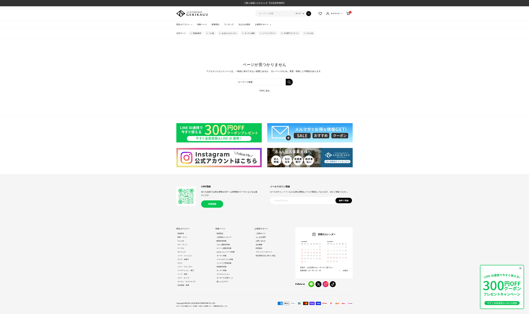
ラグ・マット (182, 245)
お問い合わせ (261, 241)
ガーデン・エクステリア (186, 282)
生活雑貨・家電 (183, 285)
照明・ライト (182, 237)
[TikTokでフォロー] (333, 284)
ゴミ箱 (211, 33)
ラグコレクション (223, 274)
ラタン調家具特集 (223, 245)
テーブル (180, 248)
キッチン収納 (250, 33)
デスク (179, 263)
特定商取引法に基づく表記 (266, 256)
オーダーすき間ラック (225, 278)
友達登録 (212, 204)
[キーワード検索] (289, 82)
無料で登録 (344, 200)
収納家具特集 (221, 267)
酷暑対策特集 (221, 241)
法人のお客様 (244, 24)
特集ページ (202, 24)
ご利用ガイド (261, 233)
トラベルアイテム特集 (225, 259)
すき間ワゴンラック (291, 33)
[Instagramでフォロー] (326, 284)
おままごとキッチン (229, 33)
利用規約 (259, 248)
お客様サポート (261, 24)
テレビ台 (310, 33)
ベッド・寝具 (182, 274)
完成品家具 (197, 33)
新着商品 (215, 24)
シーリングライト (269, 33)
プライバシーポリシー (264, 252)
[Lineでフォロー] (311, 284)
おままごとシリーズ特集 (226, 252)
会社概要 (259, 245)
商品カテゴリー (183, 24)
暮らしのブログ (222, 282)
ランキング (229, 24)
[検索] (308, 13)
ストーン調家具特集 (224, 248)
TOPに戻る (264, 90)
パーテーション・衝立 (185, 270)
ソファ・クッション (184, 256)
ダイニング (181, 252)
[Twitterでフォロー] (318, 284)
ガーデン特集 (221, 256)
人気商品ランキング (224, 237)
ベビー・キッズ (183, 278)
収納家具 (180, 233)
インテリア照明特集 (224, 263)
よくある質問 (261, 237)
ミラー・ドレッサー (184, 267)
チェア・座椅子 (183, 259)
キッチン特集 (221, 270)
